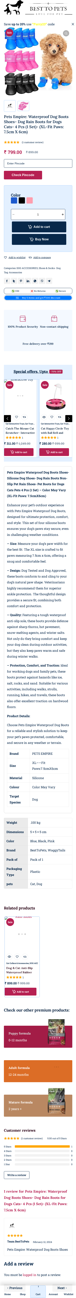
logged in (29, 1275)
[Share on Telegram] (49, 281)
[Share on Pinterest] (21, 281)
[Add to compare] (30, 257)
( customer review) (32, 142)
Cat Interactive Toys (15, 423)
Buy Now (42, 239)
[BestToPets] (38, 7)
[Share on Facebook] (7, 281)
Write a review (16, 1175)
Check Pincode (23, 175)
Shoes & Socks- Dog (50, 268)
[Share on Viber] (42, 281)
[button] (66, 33)
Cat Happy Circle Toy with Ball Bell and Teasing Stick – (55, 433)
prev (7, 418)
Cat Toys (29, 423)
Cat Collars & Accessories (17, 963)
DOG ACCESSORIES (27, 268)
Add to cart (42, 226)
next (68, 418)
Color (16, 195)
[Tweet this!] (14, 281)
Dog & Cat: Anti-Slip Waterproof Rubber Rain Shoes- (19, 972)
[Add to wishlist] (5, 257)
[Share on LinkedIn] (28, 281)
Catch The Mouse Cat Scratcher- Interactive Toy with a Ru (20, 433)
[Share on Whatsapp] (35, 281)
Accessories (15, 272)
